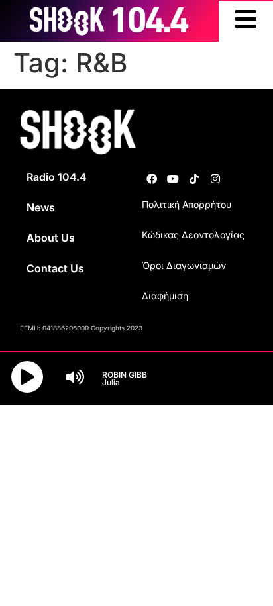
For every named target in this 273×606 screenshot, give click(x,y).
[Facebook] (151, 178)
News (41, 207)
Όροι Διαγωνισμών (184, 265)
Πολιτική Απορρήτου (186, 204)
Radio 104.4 (57, 176)
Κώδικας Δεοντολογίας (193, 234)
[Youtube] (173, 178)
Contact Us (55, 268)
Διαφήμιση (165, 295)
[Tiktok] (194, 178)
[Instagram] (215, 178)
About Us (51, 237)
